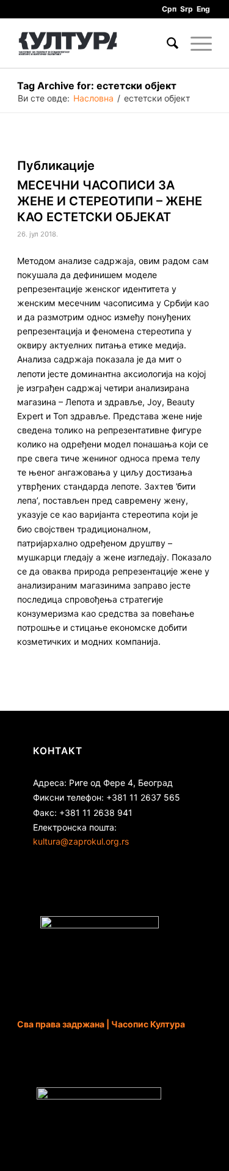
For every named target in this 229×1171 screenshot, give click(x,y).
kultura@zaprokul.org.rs (81, 841)
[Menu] (195, 43)
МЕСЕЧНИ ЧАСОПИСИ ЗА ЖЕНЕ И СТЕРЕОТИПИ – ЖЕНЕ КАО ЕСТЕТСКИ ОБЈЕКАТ (109, 201)
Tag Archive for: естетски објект (96, 85)
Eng (203, 8)
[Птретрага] (166, 43)
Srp (186, 8)
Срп (169, 8)
